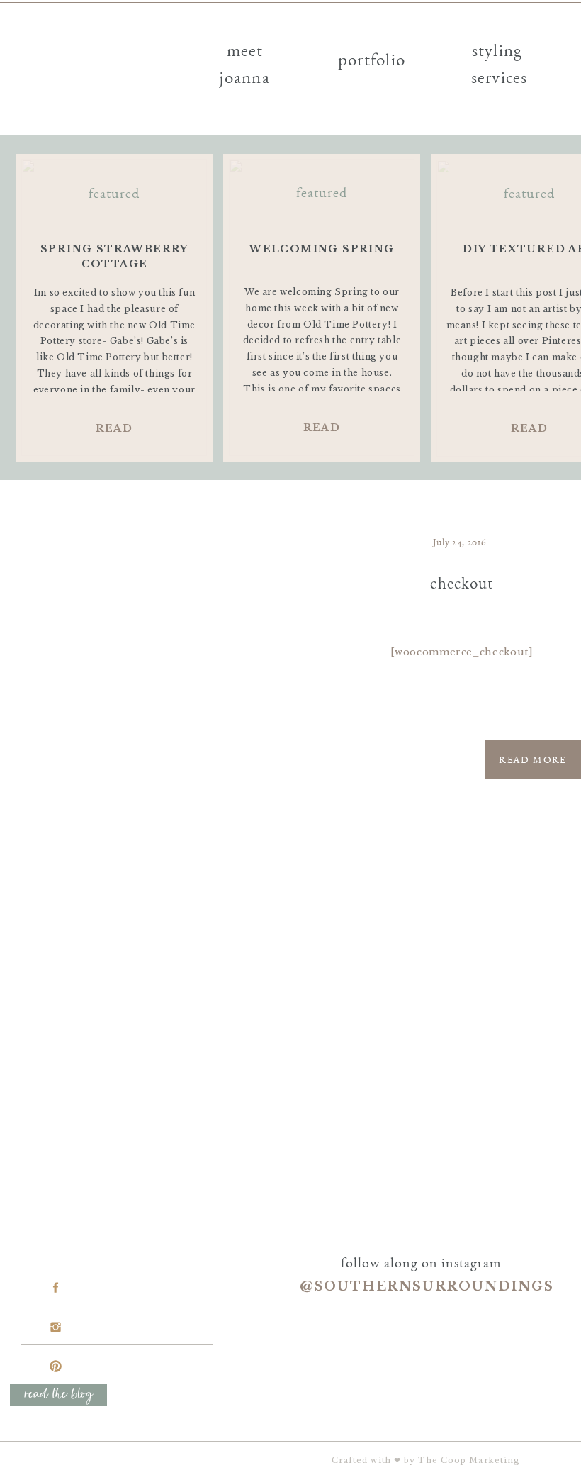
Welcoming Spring (321, 249)
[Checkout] (162, 642)
